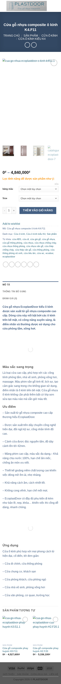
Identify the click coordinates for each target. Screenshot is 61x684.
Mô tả (6, 284)
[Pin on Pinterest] (30, 264)
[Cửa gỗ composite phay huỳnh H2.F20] (46, 629)
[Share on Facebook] (12, 264)
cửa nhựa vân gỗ (34, 246)
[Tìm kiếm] (50, 6)
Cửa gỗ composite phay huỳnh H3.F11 (15, 650)
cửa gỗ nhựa (48, 239)
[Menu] (56, 6)
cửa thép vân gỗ (23, 250)
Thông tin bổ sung (14, 291)
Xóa (56, 184)
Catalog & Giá (39, 674)
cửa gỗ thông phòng (12, 243)
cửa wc (40, 253)
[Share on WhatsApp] (5, 264)
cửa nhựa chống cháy (45, 243)
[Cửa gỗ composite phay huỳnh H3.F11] (16, 629)
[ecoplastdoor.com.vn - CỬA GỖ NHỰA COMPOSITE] (26, 6)
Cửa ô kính (50, 35)
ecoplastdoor (9, 256)
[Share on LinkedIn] (36, 264)
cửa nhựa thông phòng (14, 246)
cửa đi (26, 239)
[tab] (30, 284)
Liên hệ (53, 674)
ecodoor (49, 253)
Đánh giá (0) (10, 298)
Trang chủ (11, 35)
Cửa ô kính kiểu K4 (32, 38)
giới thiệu (9, 674)
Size (5, 198)
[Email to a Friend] (24, 264)
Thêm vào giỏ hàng (38, 210)
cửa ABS (16, 239)
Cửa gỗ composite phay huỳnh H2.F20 (45, 650)
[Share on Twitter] (18, 264)
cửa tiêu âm (30, 253)
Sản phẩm (31, 35)
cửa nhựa (28, 243)
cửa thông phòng (41, 250)
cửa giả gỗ (35, 239)
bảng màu (8, 189)
